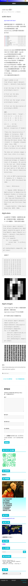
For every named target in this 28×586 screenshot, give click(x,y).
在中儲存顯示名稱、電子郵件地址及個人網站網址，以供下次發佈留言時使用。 (13, 437)
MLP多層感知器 (20, 379)
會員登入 (4, 474)
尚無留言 (18, 12)
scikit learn (6, 373)
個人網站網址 (6, 428)
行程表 (3, 544)
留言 (5, 397)
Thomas (5, 12)
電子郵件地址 (7, 421)
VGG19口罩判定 (8, 379)
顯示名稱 (6, 414)
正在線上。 (8, 537)
